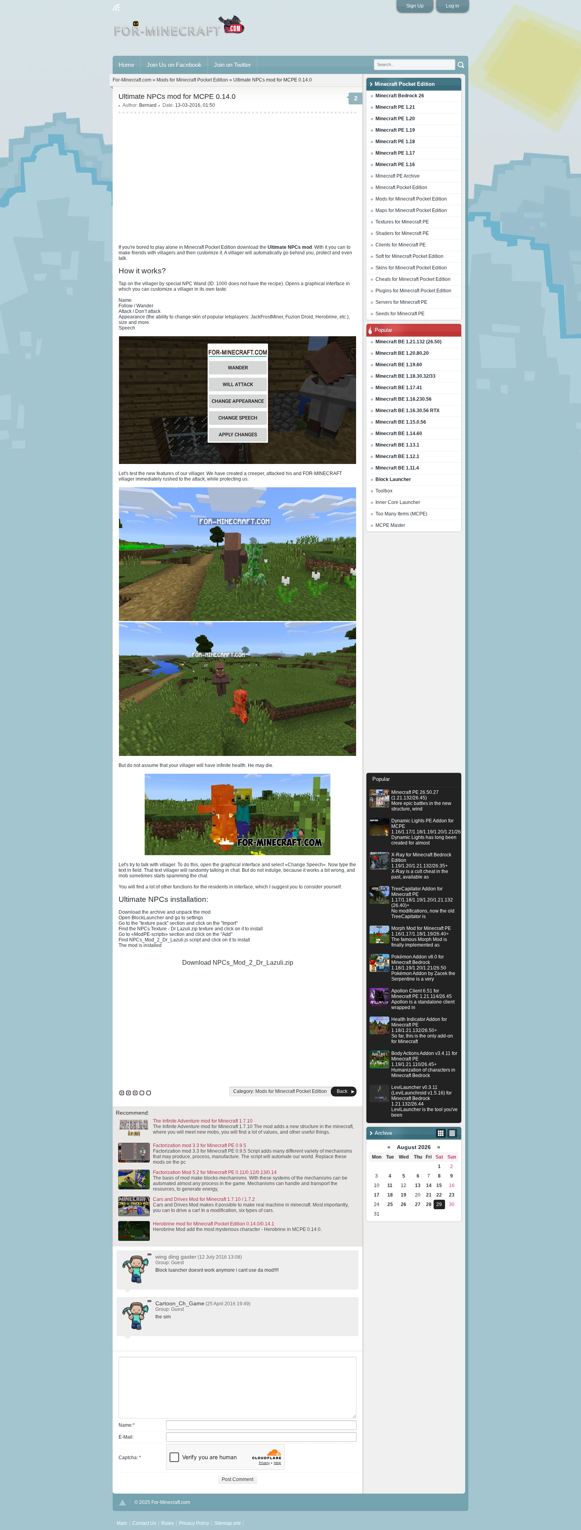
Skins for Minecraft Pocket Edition (411, 268)
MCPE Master (390, 525)
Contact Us (144, 1523)
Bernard (148, 105)
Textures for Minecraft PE (402, 222)
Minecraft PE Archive (397, 176)
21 (429, 1195)
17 (376, 1195)
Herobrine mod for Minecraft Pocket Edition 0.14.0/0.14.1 (213, 1224)
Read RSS (116, 7)
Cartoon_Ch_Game (179, 1303)
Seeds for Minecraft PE (399, 313)
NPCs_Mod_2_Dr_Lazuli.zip (253, 962)
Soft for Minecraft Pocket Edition (409, 256)
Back (342, 1091)
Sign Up (415, 6)
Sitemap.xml (227, 1523)
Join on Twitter (232, 64)
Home (126, 64)
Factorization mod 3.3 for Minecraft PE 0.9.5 (199, 1145)
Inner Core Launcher (397, 502)
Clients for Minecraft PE (400, 245)
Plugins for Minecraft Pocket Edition (413, 291)
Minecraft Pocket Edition (401, 187)
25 (390, 1204)
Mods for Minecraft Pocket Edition (411, 199)
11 (389, 1185)
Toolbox (383, 491)
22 (439, 1195)
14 (429, 1185)
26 (403, 1204)
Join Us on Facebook (174, 64)
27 (418, 1204)
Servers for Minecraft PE (401, 302)
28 (429, 1204)
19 (403, 1195)
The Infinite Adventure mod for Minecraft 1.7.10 (203, 1121)
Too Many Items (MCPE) (401, 514)
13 (418, 1185)
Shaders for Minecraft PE (402, 233)
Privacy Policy (194, 1523)
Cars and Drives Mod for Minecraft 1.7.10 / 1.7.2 (204, 1199)
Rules (167, 1523)
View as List (452, 1133)
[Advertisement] (413, 654)
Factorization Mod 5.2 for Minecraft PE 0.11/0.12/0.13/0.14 (215, 1172)
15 (439, 1185)
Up (122, 1502)
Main (180, 29)
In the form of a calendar (441, 1133)
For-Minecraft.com (132, 80)
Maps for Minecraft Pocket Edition (411, 210)
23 (452, 1195)
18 (390, 1195)
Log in (452, 6)
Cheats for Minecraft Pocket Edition (413, 279)
